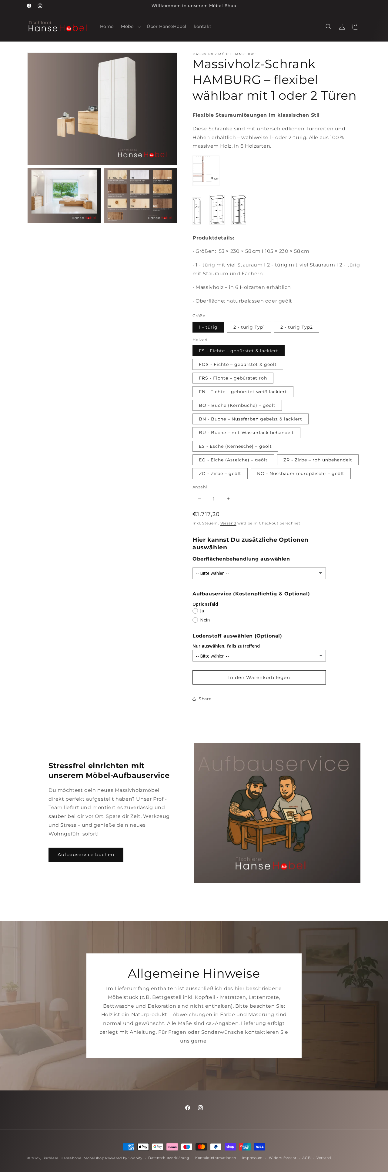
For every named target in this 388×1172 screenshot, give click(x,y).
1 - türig (208, 327)
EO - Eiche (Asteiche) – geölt (233, 460)
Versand (228, 523)
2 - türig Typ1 (249, 327)
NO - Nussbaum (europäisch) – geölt (300, 473)
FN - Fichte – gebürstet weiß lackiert (243, 391)
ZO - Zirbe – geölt (220, 473)
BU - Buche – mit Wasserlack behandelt (246, 432)
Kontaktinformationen (215, 1158)
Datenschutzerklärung (168, 1158)
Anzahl (199, 486)
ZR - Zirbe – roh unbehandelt (317, 460)
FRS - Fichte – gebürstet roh (233, 378)
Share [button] (205, 699)
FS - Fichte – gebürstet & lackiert (238, 350)
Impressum (252, 1158)
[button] (130, 26)
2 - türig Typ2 (296, 327)
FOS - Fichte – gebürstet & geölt (238, 364)
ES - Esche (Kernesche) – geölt (235, 446)
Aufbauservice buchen (86, 854)
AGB (306, 1158)
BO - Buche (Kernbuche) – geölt (237, 405)
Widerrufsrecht (282, 1158)
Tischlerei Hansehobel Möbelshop (73, 1158)
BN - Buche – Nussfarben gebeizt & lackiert (250, 419)
